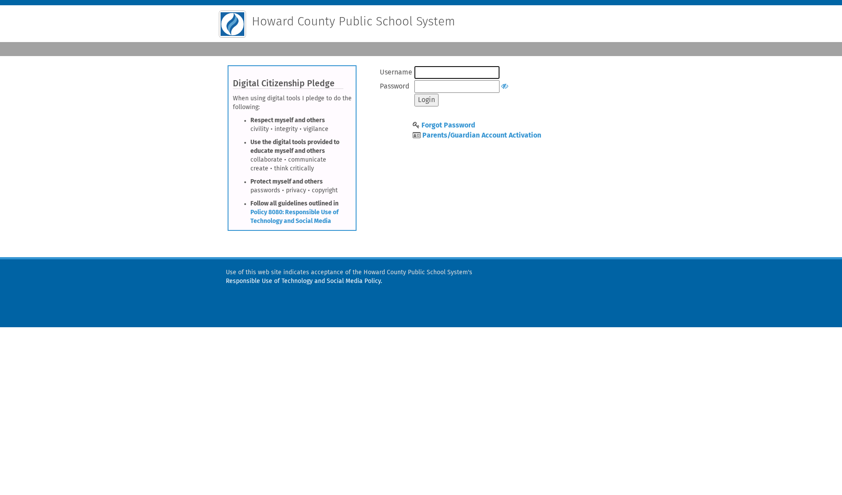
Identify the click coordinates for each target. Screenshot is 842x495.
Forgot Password (448, 125)
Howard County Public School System (353, 22)
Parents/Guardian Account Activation (481, 135)
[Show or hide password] (504, 86)
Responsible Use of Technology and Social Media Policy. (304, 281)
